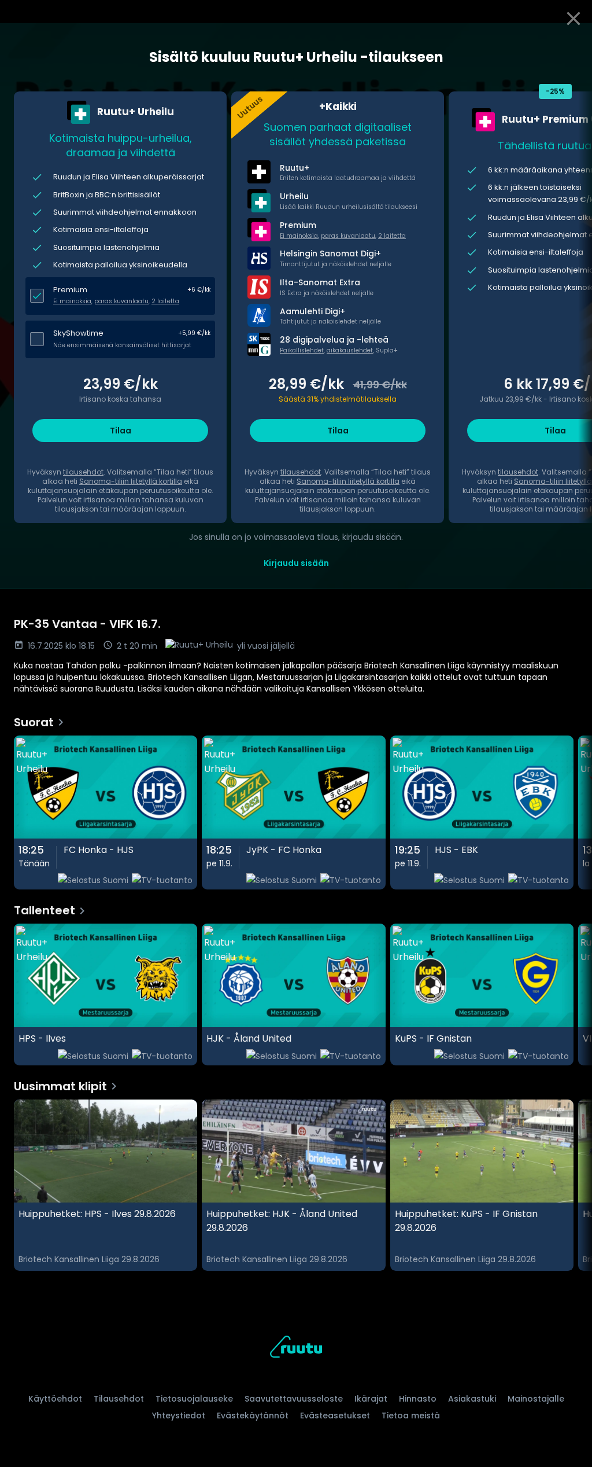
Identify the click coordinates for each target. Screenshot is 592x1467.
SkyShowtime (78, 333)
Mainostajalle (536, 1399)
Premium (70, 289)
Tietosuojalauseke (194, 1399)
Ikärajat (370, 1399)
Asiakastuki (472, 1399)
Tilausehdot (119, 1399)
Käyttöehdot (55, 1399)
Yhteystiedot (178, 1415)
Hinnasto (417, 1399)
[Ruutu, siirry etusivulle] (296, 1349)
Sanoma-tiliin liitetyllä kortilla (130, 481)
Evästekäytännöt (252, 1415)
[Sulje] (573, 18)
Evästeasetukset (335, 1415)
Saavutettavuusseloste (294, 1399)
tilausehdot (83, 472)
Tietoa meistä (411, 1415)
